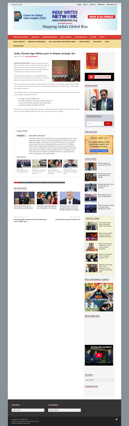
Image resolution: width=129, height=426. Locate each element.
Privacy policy (26, 423)
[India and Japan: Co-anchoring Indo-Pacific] (91, 163)
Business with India (50, 37)
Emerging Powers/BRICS (37, 41)
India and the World (20, 37)
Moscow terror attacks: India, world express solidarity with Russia (106, 235)
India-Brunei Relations (58, 182)
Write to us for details (17, 423)
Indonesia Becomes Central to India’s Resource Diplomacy (106, 186)
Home (79, 4)
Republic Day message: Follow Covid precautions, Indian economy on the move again (105, 268)
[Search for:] (99, 123)
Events (102, 37)
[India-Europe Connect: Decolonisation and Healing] (91, 174)
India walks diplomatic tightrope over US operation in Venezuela (55, 172)
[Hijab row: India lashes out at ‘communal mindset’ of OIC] (92, 254)
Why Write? (97, 41)
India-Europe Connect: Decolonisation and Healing (104, 175)
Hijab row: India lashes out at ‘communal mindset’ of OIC (105, 256)
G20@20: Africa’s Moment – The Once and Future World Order (70, 172)
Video (107, 41)
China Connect (84, 41)
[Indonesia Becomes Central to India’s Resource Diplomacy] (91, 184)
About (85, 4)
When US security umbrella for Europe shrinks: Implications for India (106, 207)
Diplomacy (35, 37)
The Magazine (18, 46)
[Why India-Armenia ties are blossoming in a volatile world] (24, 198)
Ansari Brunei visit (25, 182)
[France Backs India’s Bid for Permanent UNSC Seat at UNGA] (92, 223)
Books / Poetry (65, 37)
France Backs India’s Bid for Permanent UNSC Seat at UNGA (105, 224)
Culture (93, 37)
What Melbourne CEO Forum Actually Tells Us (22, 171)
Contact (92, 4)
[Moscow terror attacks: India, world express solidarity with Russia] (92, 233)
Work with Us (111, 4)
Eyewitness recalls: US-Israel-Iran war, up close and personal (39, 172)
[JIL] (116, 419)
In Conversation (81, 37)
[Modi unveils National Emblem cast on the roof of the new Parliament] (92, 244)
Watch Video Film (92, 316)
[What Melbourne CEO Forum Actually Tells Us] (91, 195)
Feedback (101, 4)
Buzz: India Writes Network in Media (62, 41)
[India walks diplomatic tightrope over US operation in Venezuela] (47, 198)
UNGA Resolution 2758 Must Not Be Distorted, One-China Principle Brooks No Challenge (69, 208)
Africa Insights (19, 41)
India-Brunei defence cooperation (41, 182)
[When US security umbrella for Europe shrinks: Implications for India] (91, 205)
